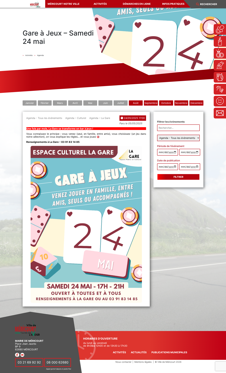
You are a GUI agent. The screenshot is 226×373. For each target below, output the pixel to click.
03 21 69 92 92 (29, 362)
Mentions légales (143, 362)
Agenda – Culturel (75, 118)
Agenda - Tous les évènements (44, 118)
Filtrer (178, 176)
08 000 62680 (57, 362)
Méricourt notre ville (63, 3)
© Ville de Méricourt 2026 (168, 362)
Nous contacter (123, 362)
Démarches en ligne (137, 3)
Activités (100, 3)
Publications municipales (169, 352)
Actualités (139, 352)
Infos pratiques (173, 3)
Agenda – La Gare (99, 118)
